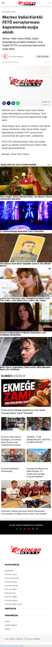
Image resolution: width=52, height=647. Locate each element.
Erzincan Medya (16, 57)
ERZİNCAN (9, 571)
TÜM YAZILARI (42, 57)
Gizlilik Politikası (11, 625)
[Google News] (45, 104)
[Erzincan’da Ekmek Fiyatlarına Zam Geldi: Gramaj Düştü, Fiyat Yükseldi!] (26, 393)
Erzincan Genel (11, 574)
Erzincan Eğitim (11, 589)
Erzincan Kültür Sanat (13, 604)
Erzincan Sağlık (11, 597)
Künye (7, 621)
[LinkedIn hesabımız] (37, 529)
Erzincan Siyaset (11, 586)
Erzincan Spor (10, 593)
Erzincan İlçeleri (11, 600)
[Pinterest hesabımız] (33, 529)
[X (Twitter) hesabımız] (21, 529)
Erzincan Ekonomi (12, 578)
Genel (47, 62)
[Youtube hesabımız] (29, 529)
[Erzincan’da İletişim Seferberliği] (13, 457)
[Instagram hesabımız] (25, 529)
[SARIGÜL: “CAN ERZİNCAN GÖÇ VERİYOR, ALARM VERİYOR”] (39, 425)
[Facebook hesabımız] (17, 529)
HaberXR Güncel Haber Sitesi (11, 646)
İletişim (7, 629)
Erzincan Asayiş (11, 582)
